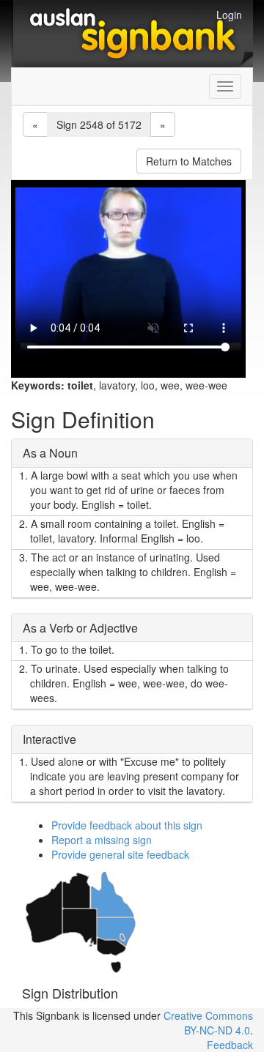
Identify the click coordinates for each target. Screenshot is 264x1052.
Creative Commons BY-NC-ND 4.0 (208, 1022)
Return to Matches (189, 161)
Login (229, 14)
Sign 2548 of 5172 (99, 124)
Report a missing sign (101, 839)
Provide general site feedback (120, 854)
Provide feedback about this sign (126, 825)
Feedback (230, 1044)
